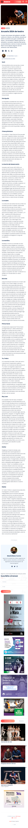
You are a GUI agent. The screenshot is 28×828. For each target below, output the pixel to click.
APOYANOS (18, 1)
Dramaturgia (14, 540)
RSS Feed (18, 816)
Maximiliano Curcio (12, 56)
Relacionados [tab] (7, 721)
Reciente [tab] (21, 721)
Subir (15, 824)
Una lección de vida (6, 742)
